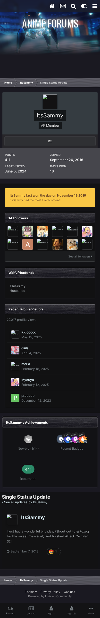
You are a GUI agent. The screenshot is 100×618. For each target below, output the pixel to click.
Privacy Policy (50, 592)
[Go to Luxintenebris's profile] (57, 231)
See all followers (79, 256)
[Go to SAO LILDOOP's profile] (57, 244)
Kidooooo (28, 332)
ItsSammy (33, 517)
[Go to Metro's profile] (72, 244)
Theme (30, 592)
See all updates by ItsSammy (25, 502)
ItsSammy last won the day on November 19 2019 (48, 195)
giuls (24, 348)
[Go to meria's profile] (15, 366)
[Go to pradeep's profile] (15, 398)
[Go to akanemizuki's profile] (27, 244)
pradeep (27, 396)
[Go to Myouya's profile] (87, 231)
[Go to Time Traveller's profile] (13, 231)
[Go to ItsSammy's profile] (12, 519)
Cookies (69, 592)
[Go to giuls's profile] (15, 350)
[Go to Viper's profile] (87, 244)
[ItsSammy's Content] (50, 141)
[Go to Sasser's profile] (13, 244)
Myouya (27, 380)
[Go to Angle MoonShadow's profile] (72, 231)
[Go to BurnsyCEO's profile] (42, 244)
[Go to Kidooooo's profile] (15, 334)
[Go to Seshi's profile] (42, 231)
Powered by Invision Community (50, 596)
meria (25, 364)
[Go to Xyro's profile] (27, 231)
